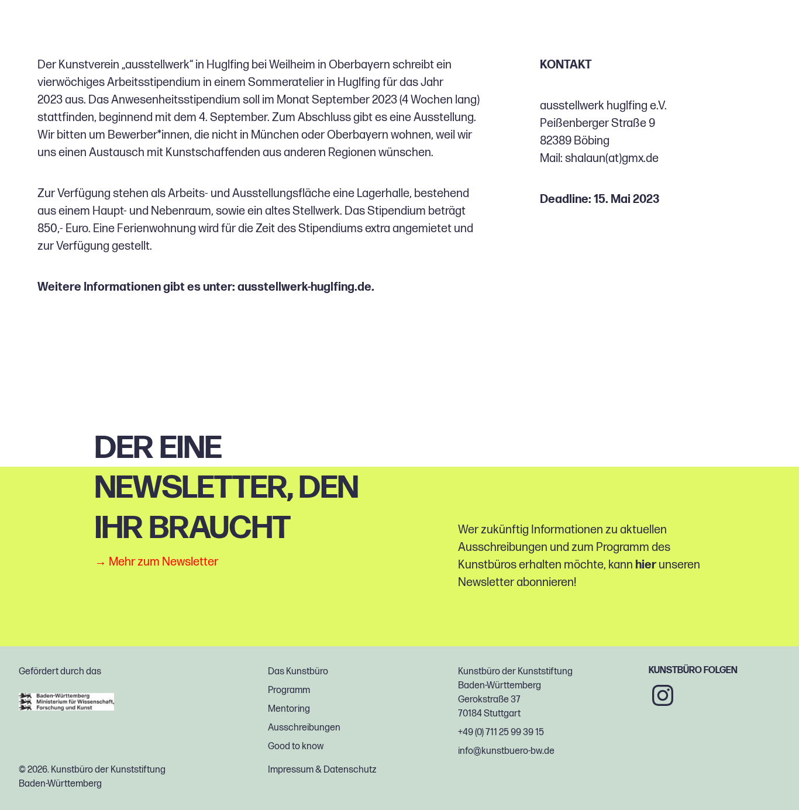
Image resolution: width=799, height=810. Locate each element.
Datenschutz (350, 769)
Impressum (291, 769)
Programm (289, 690)
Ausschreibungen (304, 727)
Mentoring (289, 709)
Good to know (295, 746)
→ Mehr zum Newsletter (156, 562)
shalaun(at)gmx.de (612, 158)
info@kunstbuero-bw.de (506, 751)
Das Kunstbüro (298, 671)
